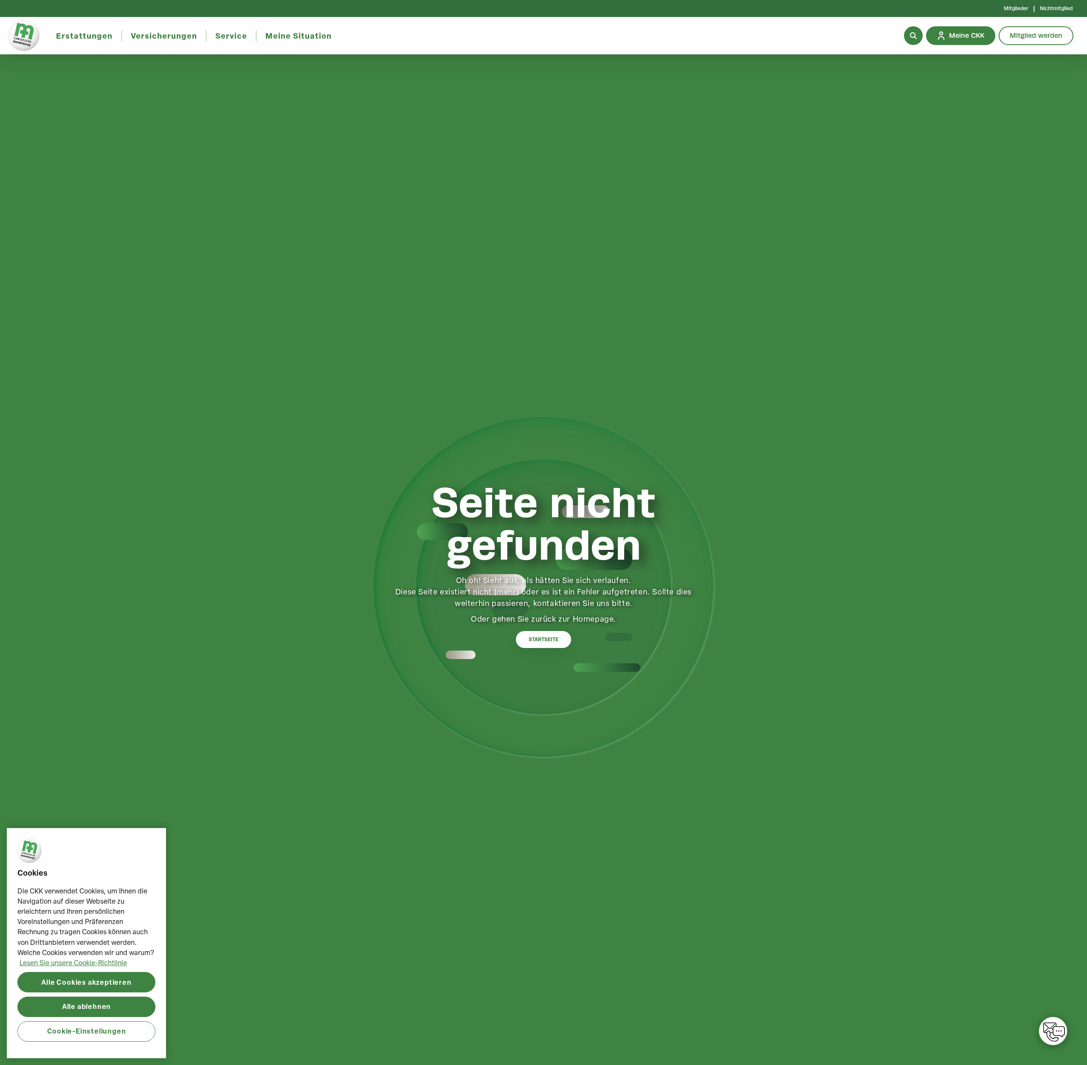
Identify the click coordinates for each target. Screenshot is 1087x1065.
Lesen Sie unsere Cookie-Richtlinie (73, 962)
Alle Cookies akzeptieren (86, 981)
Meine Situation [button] (298, 35)
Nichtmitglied (1056, 8)
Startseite (543, 639)
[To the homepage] (24, 36)
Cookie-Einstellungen (86, 1031)
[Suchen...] (913, 35)
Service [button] (231, 35)
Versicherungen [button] (164, 35)
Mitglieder (1016, 8)
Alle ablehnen (86, 1006)
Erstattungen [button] (84, 35)
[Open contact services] (1053, 1031)
